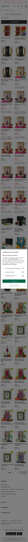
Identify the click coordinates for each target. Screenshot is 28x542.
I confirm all (14, 281)
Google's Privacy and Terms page (10, 264)
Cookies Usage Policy (13, 258)
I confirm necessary (14, 285)
